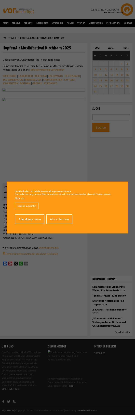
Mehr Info (19, 198)
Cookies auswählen (26, 205)
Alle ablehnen (59, 219)
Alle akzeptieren (30, 219)
